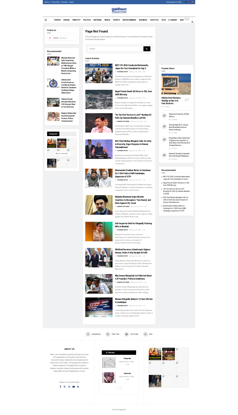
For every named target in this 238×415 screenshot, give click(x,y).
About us (47, 2)
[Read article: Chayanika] (109, 362)
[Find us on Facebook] (182, 2)
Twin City (76, 20)
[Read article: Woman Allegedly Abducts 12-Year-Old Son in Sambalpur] (99, 307)
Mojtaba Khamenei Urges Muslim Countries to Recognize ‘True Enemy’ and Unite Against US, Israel (133, 199)
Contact (71, 2)
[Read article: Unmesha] (109, 377)
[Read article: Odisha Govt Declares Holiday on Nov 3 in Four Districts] (176, 84)
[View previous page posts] (117, 387)
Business (143, 20)
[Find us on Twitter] (186, 2)
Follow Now (62, 153)
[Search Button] (192, 22)
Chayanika (127, 358)
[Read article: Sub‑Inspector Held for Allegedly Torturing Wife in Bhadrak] (99, 231)
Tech (163, 20)
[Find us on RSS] (192, 2)
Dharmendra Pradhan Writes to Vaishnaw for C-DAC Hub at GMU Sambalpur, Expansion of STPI (133, 173)
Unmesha (127, 373)
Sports (116, 20)
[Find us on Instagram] (69, 386)
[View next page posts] (121, 387)
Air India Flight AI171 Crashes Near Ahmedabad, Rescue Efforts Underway (178, 127)
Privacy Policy (55, 2)
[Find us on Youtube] (189, 2)
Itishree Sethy (122, 72)
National (98, 20)
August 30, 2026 (135, 72)
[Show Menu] (46, 20)
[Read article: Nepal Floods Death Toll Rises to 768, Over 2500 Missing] (99, 99)
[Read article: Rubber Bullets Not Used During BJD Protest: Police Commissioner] (53, 116)
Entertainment (129, 20)
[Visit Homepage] (119, 10)
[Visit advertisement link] (176, 44)
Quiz (182, 20)
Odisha (66, 20)
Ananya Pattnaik (123, 121)
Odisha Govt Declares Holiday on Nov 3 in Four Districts (171, 100)
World (107, 20)
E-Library (172, 20)
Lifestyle (154, 20)
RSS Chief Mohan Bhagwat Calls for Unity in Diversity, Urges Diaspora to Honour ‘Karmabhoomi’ (133, 144)
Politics (87, 20)
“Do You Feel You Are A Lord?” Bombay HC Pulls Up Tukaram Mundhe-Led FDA (176, 191)
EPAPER (57, 20)
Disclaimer (64, 2)
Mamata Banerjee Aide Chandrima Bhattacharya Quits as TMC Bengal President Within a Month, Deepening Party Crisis (68, 66)
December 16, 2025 (127, 361)
